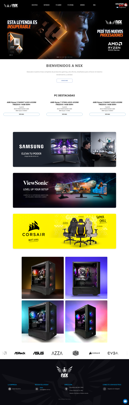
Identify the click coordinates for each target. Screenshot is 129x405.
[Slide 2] (60, 57)
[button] (9, 35)
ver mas (21, 114)
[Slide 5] (68, 57)
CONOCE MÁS (64, 80)
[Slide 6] (71, 57)
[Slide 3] (63, 57)
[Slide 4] (66, 57)
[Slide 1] (58, 57)
